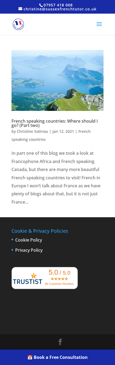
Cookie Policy (28, 240)
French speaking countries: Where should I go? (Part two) (54, 123)
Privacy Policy (29, 250)
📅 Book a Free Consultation (57, 357)
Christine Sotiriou (32, 131)
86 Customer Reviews (59, 283)
